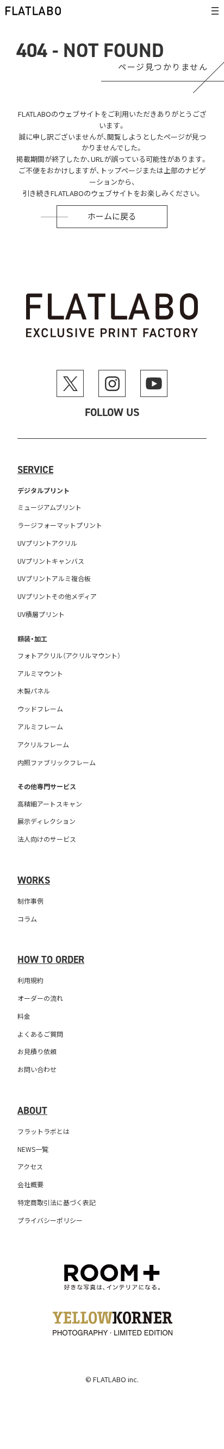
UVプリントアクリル (47, 542)
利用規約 (30, 980)
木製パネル (33, 690)
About (32, 1110)
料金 (23, 1015)
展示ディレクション (46, 821)
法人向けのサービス (46, 838)
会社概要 (30, 1184)
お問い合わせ (37, 1069)
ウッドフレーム (40, 708)
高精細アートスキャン (49, 803)
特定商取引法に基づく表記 (56, 1202)
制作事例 (30, 900)
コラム (27, 918)
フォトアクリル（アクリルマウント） (69, 655)
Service (35, 469)
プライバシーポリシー (50, 1220)
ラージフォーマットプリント (59, 525)
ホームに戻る (112, 216)
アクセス (30, 1166)
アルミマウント (40, 673)
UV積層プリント (41, 614)
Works (33, 880)
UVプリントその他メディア (57, 596)
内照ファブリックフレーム (56, 762)
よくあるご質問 (40, 1033)
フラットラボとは (43, 1131)
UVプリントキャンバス (50, 560)
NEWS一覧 (32, 1149)
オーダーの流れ (40, 998)
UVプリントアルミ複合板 (54, 578)
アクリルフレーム (43, 744)
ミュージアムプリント (49, 507)
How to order (50, 959)
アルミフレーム (40, 726)
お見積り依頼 (37, 1051)
